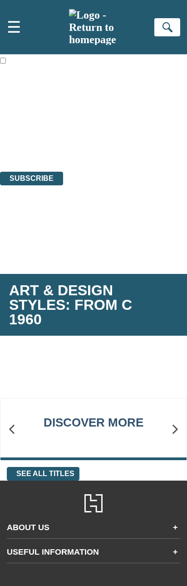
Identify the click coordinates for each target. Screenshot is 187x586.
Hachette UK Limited (93, 118)
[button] (11, 429)
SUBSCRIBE (32, 178)
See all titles (45, 473)
